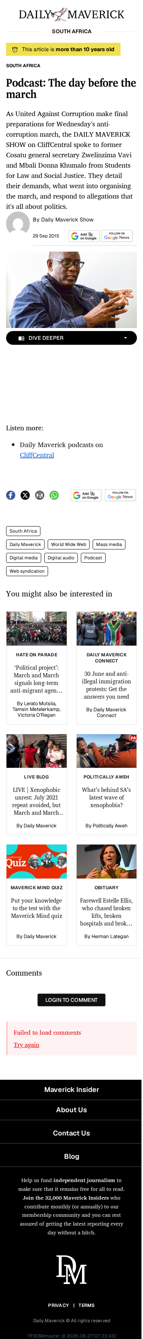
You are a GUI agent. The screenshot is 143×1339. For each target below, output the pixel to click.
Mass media (109, 544)
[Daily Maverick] (71, 14)
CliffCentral (37, 454)
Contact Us (71, 1133)
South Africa (23, 531)
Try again (26, 1044)
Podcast (93, 558)
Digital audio (61, 558)
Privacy (58, 1305)
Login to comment (71, 1000)
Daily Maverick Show (67, 219)
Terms (87, 1305)
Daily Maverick (25, 544)
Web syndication (27, 571)
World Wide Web (68, 544)
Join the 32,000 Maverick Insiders (66, 1197)
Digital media (24, 558)
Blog (71, 1156)
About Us (71, 1109)
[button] (83, 236)
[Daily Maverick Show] (18, 223)
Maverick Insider (71, 1089)
